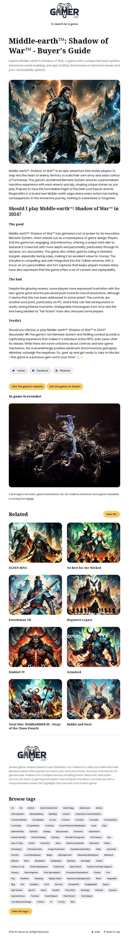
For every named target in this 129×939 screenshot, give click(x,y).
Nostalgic (85, 860)
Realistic (25, 878)
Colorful (65, 819)
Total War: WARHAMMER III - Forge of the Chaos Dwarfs (35, 726)
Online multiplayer (39, 866)
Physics (15, 872)
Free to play (17, 843)
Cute (93, 825)
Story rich (70, 890)
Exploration (94, 831)
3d (21, 808)
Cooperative (33, 825)
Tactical (35, 896)
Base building (36, 814)
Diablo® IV (17, 672)
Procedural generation (77, 872)
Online (99, 860)
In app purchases (56, 849)
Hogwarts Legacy (79, 620)
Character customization (88, 814)
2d (12, 808)
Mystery (71, 860)
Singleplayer (91, 884)
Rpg (13, 884)
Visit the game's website (27, 386)
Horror (107, 843)
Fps (109, 837)
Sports (32, 890)
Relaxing (39, 878)
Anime (99, 808)
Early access (62, 831)
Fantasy (55, 837)
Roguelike (112, 878)
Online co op (17, 866)
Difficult (34, 831)
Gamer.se (22, 931)
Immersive (16, 849)
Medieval (108, 855)
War (73, 901)
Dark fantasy (17, 831)
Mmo (26, 860)
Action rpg (68, 808)
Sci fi (46, 884)
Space (106, 884)
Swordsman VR (20, 620)
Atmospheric (17, 814)
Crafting (49, 825)
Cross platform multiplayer (72, 825)
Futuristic (45, 843)
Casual (66, 814)
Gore (58, 843)
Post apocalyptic (52, 872)
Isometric (111, 849)
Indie (98, 849)
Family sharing (38, 837)
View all (111, 514)
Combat (79, 819)
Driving (47, 831)
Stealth (55, 890)
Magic (49, 855)
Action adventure (48, 808)
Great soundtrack (75, 843)
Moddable (40, 860)
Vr (51, 901)
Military (14, 860)
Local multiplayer (33, 855)
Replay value (55, 878)
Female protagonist (74, 837)
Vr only (61, 901)
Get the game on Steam (64, 386)
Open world (75, 866)
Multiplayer (56, 860)
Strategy (85, 890)
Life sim (15, 855)
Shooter (59, 884)
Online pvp (59, 866)
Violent (40, 901)
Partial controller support (99, 866)
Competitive (110, 819)
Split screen (17, 890)
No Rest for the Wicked (84, 568)
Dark (104, 825)
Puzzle (97, 872)
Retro (98, 878)
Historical (94, 843)
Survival (112, 890)
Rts (22, 884)
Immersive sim (35, 849)
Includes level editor (80, 849)
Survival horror (18, 896)
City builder (38, 819)
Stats (43, 890)
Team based (51, 896)
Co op (53, 819)
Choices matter (18, 819)
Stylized (99, 890)
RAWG (30, 498)
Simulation (74, 884)
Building (53, 814)
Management (65, 855)
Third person (69, 896)
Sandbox (34, 884)
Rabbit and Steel (79, 724)
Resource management (78, 878)
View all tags (20, 911)
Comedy (94, 819)
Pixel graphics (31, 872)
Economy (78, 831)
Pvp (13, 878)
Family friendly (18, 837)
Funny (32, 843)
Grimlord (74, 672)
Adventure (85, 808)
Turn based (86, 896)
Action (31, 808)
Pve (108, 872)
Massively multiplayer (88, 855)
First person (96, 837)
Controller (16, 825)
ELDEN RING (18, 568)
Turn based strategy (21, 901)
